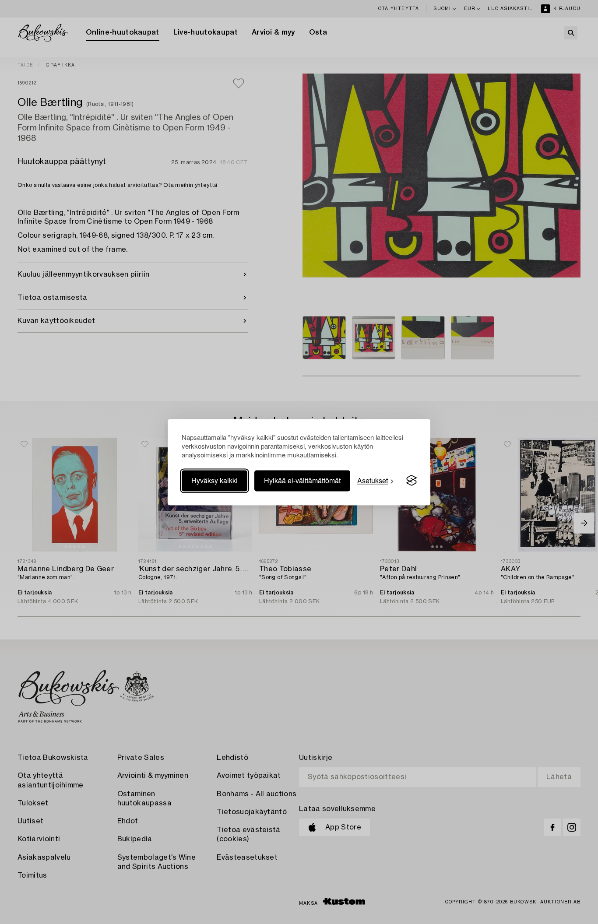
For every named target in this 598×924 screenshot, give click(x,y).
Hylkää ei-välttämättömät (302, 480)
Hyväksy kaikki (214, 480)
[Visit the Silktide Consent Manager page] (411, 480)
